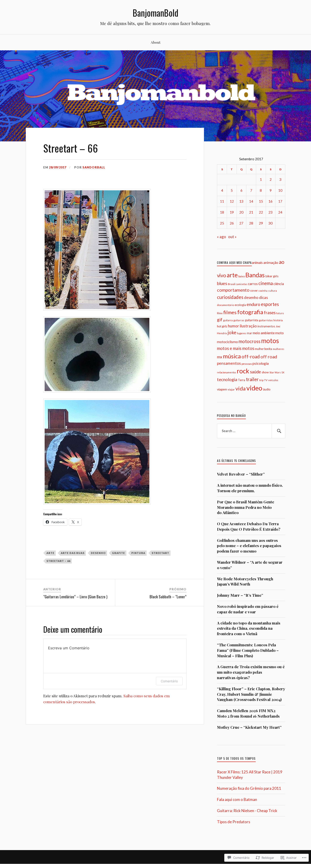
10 (280, 190)
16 (270, 201)
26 (232, 223)
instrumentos (266, 326)
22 (261, 212)
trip (261, 380)
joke (232, 332)
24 (280, 212)
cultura (272, 290)
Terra (241, 380)
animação (270, 262)
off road (268, 356)
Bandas (255, 275)
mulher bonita (263, 349)
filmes (230, 312)
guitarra (228, 320)
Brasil (231, 284)
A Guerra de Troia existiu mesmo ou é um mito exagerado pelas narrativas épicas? (251, 672)
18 (222, 212)
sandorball (93, 167)
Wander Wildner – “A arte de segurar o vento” (250, 565)
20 (241, 212)
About (156, 42)
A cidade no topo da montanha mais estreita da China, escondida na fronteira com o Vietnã (248, 628)
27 (241, 223)
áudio (266, 389)
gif (219, 319)
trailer (252, 379)
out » (232, 236)
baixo (241, 276)
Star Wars (275, 372)
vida (240, 388)
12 (232, 201)
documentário (225, 304)
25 (222, 223)
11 (222, 201)
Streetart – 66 (58, 560)
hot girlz (222, 326)
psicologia (260, 363)
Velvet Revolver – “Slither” (241, 474)
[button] (97, 250)
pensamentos (229, 363)
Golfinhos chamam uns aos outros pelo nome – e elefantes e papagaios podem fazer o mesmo (249, 546)
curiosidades (230, 297)
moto (279, 333)
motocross (249, 341)
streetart (160, 552)
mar (249, 333)
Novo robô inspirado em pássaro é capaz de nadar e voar (247, 609)
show (265, 372)
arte (50, 552)
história (278, 320)
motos (270, 340)
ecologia (240, 305)
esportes (270, 304)
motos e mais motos (235, 348)
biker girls (271, 276)
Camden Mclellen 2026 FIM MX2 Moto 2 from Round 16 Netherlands (248, 713)
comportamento (233, 290)
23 (270, 212)
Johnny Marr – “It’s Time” (240, 595)
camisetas (241, 284)
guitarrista (251, 320)
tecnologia (227, 379)
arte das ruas (72, 552)
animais (257, 263)
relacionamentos (226, 372)
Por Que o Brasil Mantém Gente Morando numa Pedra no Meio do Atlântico (245, 507)
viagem (222, 389)
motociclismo (227, 342)
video (254, 388)
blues (222, 283)
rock (243, 371)
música (232, 356)
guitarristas (266, 320)
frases (269, 312)
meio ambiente (264, 333)
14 (251, 201)
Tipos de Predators (233, 821)
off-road (251, 356)
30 (270, 223)
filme (220, 313)
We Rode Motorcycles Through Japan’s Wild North (245, 581)
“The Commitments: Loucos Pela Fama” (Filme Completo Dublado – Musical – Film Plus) (248, 650)
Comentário (169, 681)
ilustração (248, 326)
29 (261, 223)
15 (261, 201)
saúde (255, 371)
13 (241, 201)
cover (254, 290)
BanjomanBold (155, 12)
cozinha (263, 290)
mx (219, 356)
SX (282, 372)
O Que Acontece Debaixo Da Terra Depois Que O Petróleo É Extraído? (248, 526)
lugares (241, 333)
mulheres (278, 348)
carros (253, 284)
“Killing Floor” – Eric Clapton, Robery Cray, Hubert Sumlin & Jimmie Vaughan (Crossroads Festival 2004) (251, 694)
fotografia (250, 312)
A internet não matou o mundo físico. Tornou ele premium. (250, 488)
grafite (118, 552)
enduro (253, 304)
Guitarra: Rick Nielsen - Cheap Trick (247, 810)
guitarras (238, 320)
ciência (278, 284)
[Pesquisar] (278, 431)
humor (233, 326)
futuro (280, 313)
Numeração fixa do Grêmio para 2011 (249, 788)
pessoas (247, 363)
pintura (138, 552)
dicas (263, 297)
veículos (273, 380)
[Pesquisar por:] (251, 431)
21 (251, 212)
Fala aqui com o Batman (237, 799)
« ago (221, 236)
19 (232, 212)
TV (266, 380)
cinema (265, 283)
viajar (231, 389)
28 (251, 223)
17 (280, 201)
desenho (98, 552)
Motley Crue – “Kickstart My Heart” (249, 727)
